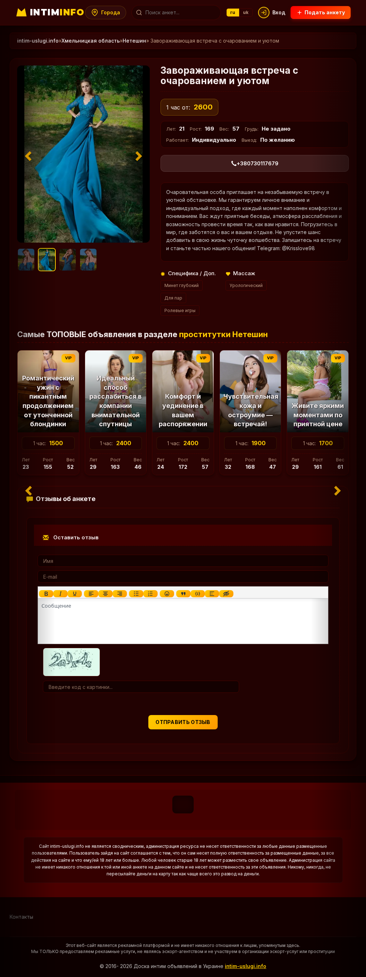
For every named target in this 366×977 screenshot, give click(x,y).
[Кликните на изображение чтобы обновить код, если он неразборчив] (71, 661)
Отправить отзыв (183, 722)
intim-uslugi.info (245, 966)
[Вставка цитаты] (183, 593)
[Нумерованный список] (150, 593)
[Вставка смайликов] (167, 593)
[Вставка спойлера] (212, 593)
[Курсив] (60, 593)
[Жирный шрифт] (46, 593)
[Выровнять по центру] (105, 593)
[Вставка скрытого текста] (226, 593)
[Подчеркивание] (75, 593)
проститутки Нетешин (223, 334)
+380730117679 (257, 163)
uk (246, 12)
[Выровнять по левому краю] (91, 593)
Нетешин (134, 41)
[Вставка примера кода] (198, 593)
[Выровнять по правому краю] (120, 593)
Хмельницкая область (90, 41)
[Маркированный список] (136, 593)
